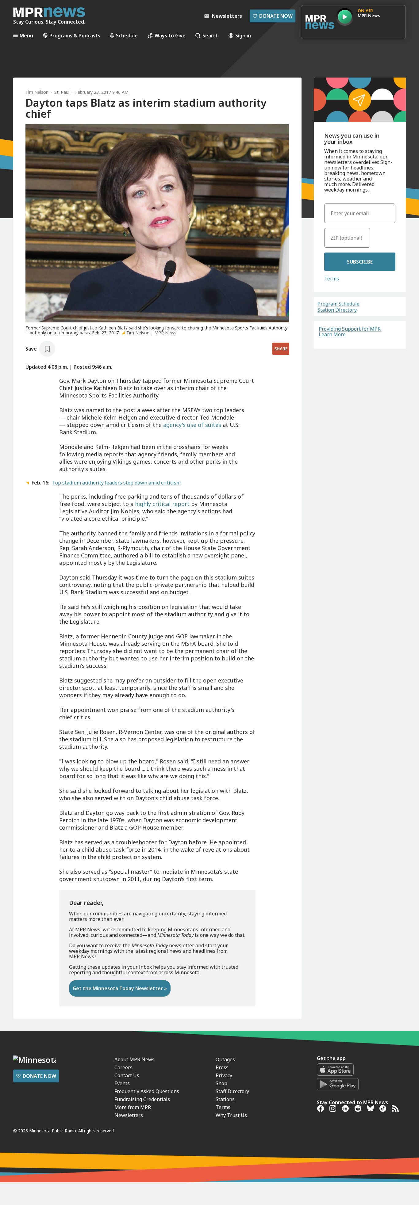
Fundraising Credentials (142, 1099)
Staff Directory (232, 1091)
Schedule (127, 35)
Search (210, 35)
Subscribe (360, 261)
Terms (331, 278)
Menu (26, 35)
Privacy (224, 1075)
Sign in (243, 35)
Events (122, 1083)
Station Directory (337, 310)
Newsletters (128, 1115)
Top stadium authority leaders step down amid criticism (116, 482)
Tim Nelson (36, 92)
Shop (221, 1083)
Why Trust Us (231, 1115)
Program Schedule (338, 303)
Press (222, 1067)
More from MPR (132, 1107)
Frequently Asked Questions (146, 1091)
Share (280, 349)
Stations (225, 1099)
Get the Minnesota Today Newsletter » (120, 988)
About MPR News (134, 1059)
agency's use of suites (193, 424)
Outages (225, 1059)
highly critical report (162, 503)
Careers (123, 1067)
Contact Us (126, 1075)
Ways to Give (170, 35)
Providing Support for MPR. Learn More (350, 331)
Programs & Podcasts (74, 35)
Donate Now (272, 16)
